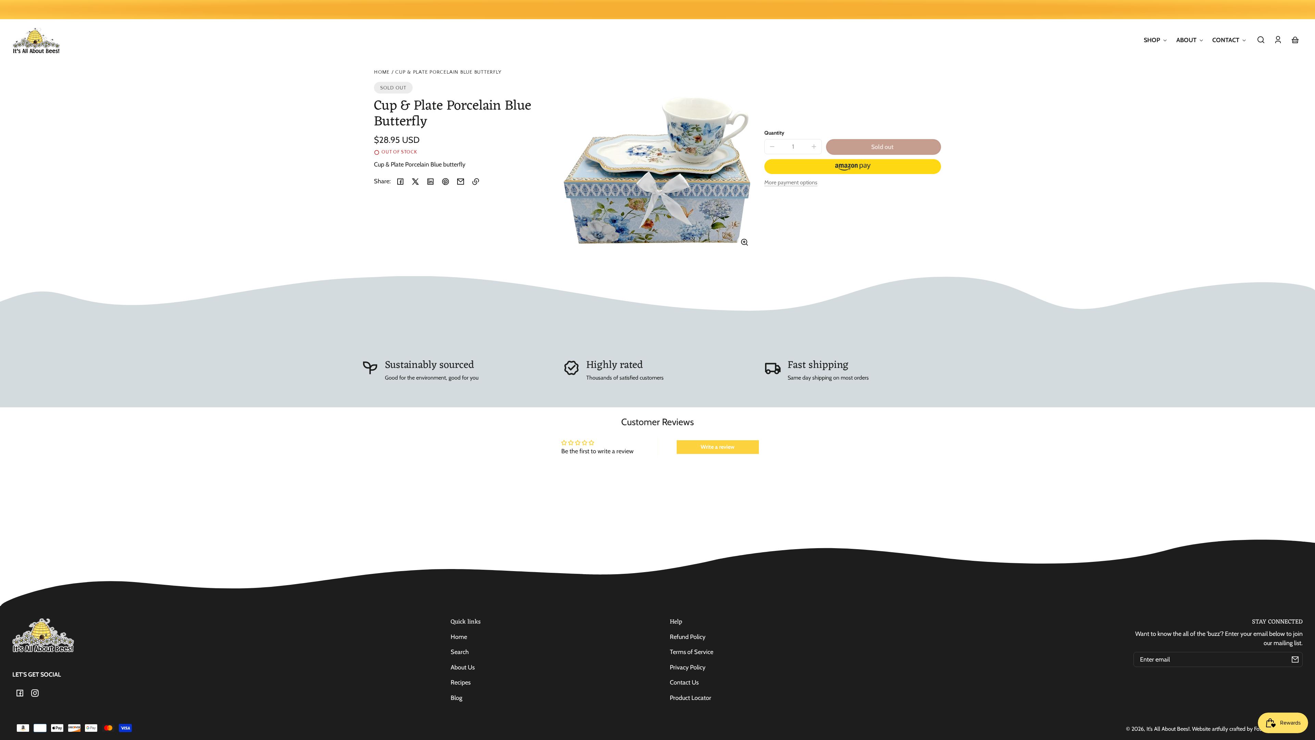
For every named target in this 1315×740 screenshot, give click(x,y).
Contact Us (684, 682)
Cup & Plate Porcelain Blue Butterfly (448, 72)
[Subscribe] (1295, 659)
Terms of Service (691, 652)
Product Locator (690, 698)
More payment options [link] (790, 182)
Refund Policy (687, 637)
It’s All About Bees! (1168, 728)
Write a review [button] (718, 447)
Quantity (774, 133)
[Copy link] (475, 181)
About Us (463, 667)
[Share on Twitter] (415, 181)
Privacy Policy (687, 667)
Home (382, 72)
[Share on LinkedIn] (430, 181)
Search (460, 652)
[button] (1260, 39)
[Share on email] (460, 181)
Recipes (461, 682)
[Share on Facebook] (400, 181)
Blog (456, 698)
